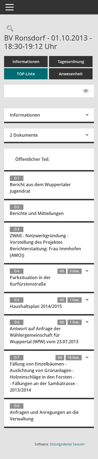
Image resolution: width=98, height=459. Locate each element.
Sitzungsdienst (67, 444)
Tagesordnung (71, 61)
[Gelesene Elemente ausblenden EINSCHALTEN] (86, 91)
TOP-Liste (26, 73)
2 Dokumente (24, 135)
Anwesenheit (71, 73)
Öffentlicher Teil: (32, 159)
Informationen (26, 61)
